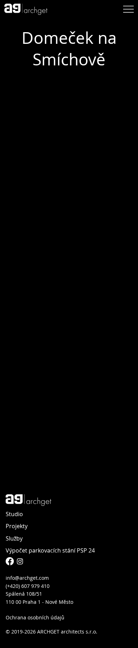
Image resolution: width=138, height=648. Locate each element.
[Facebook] (10, 561)
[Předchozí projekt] (10, 467)
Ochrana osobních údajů (35, 617)
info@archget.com (27, 577)
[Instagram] (20, 561)
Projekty (17, 526)
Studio (14, 514)
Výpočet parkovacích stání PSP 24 (50, 550)
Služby (14, 538)
